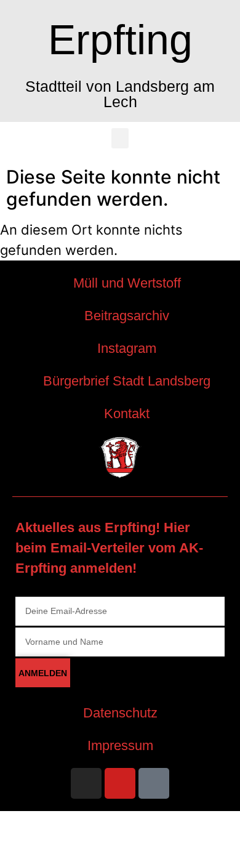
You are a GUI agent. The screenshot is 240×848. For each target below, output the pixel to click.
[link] (120, 283)
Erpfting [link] (120, 39)
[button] (120, 138)
